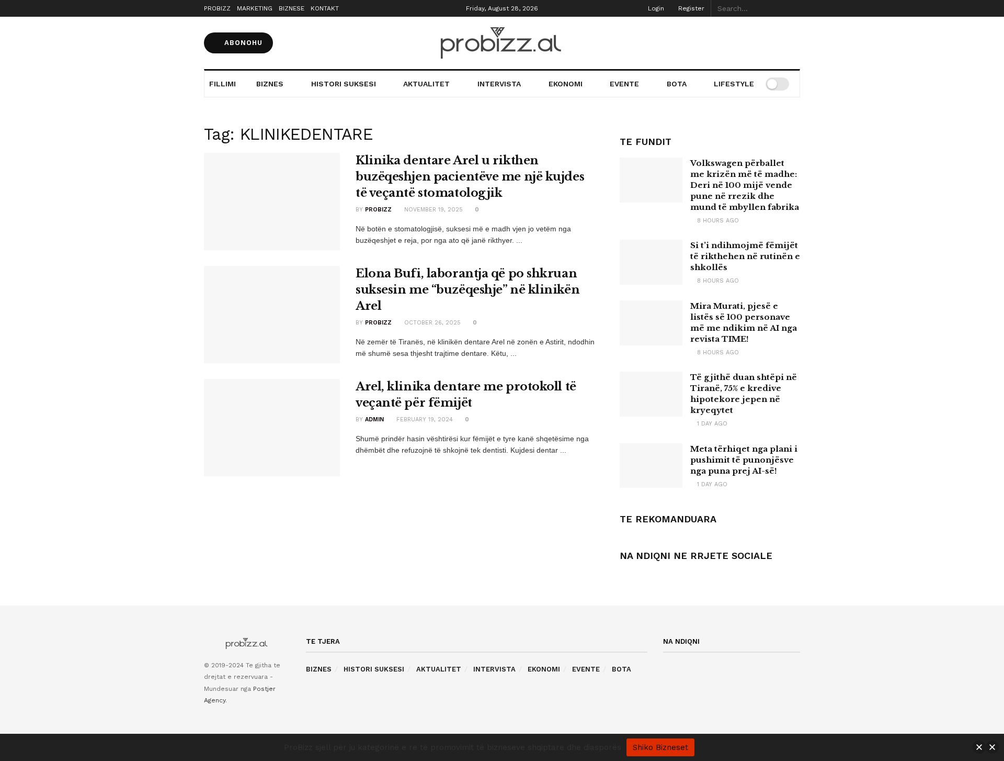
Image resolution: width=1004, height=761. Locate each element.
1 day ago (711, 423)
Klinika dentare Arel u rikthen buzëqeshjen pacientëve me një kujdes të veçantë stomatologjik (470, 176)
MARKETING (254, 8)
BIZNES (269, 84)
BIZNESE (291, 8)
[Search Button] (794, 8)
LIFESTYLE (734, 84)
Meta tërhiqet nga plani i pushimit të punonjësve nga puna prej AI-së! (743, 460)
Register (690, 8)
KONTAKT (325, 8)
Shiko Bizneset (660, 747)
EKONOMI (566, 84)
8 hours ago (717, 220)
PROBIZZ (217, 8)
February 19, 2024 (423, 419)
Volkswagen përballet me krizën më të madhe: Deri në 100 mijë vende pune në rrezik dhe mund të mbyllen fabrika (744, 185)
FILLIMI (222, 84)
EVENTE (624, 84)
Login (655, 8)
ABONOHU (242, 43)
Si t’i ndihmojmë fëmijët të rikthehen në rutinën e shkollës (745, 256)
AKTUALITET (426, 84)
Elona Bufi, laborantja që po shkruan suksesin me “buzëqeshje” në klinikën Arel (467, 289)
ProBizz (378, 209)
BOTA (677, 84)
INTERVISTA (499, 84)
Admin (374, 419)
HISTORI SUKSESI (343, 84)
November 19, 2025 (432, 209)
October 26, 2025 (431, 322)
